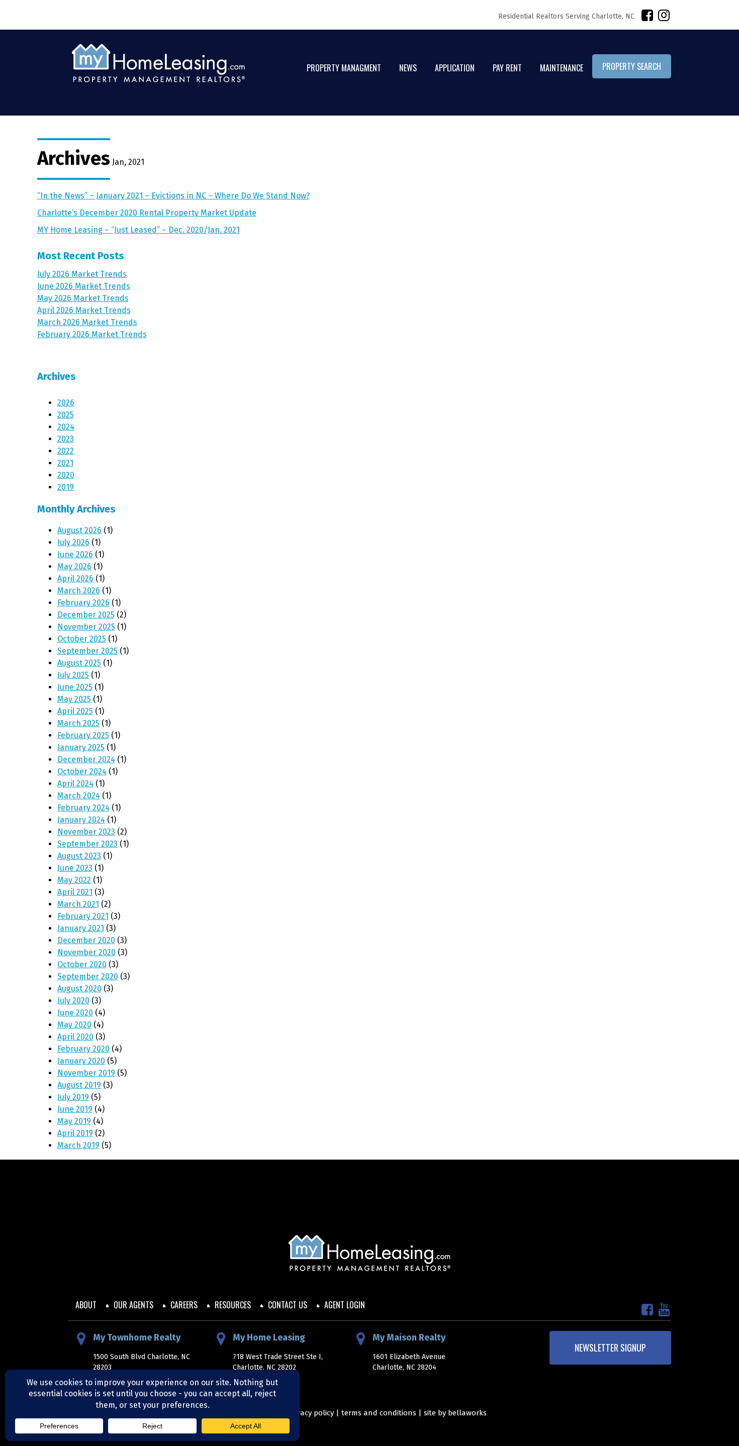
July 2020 (73, 1000)
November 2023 (86, 832)
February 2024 (83, 807)
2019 (65, 487)
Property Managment (344, 68)
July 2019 (73, 1097)
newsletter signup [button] (610, 1347)
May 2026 (74, 566)
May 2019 (74, 1121)
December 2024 (86, 759)
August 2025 (79, 663)
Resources (233, 1305)
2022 (65, 451)
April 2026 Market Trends (84, 310)
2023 (65, 439)
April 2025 (75, 711)
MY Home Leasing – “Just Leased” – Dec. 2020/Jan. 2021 (138, 230)
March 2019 (78, 1145)
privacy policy (311, 1412)
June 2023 (75, 868)
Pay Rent (507, 68)
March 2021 (78, 904)
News (408, 68)
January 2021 (80, 928)
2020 (65, 475)
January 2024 (81, 819)
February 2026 (83, 602)
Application (455, 68)
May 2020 (74, 1024)
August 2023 (79, 856)
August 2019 (79, 1085)
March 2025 (78, 723)
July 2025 (73, 675)
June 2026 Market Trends (83, 286)
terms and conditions (378, 1412)
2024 (65, 427)
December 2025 (86, 614)
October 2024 (82, 771)
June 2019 (75, 1109)
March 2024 (78, 795)
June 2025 (75, 687)
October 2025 (81, 639)
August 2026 (79, 530)
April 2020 (75, 1037)
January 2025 (81, 747)
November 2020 (86, 952)
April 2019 (75, 1133)
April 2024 (75, 783)
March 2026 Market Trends (87, 322)
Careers (184, 1305)
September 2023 (87, 844)
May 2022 (74, 880)
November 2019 (86, 1073)
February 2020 (83, 1049)
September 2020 (87, 976)
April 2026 (75, 578)
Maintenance (561, 68)
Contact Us (287, 1305)
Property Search (631, 66)
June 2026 (75, 554)
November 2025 (86, 627)
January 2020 (81, 1061)
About (86, 1305)
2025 (65, 415)
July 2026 (73, 542)
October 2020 (82, 964)
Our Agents (133, 1305)
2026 (65, 402)
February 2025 (83, 735)
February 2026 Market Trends (92, 334)
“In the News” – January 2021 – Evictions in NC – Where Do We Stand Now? (173, 195)
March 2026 (78, 590)
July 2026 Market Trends (82, 274)
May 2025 (74, 699)
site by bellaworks (455, 1412)
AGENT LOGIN (344, 1305)
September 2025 (87, 651)
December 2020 (86, 940)
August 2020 (79, 988)
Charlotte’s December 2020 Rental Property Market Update (146, 213)
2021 (65, 463)
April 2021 (75, 892)
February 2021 (83, 916)
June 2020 (75, 1012)
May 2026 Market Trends (83, 298)
